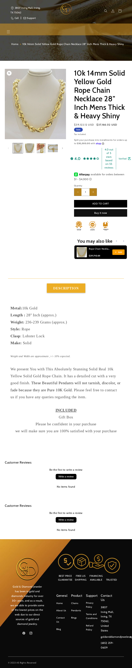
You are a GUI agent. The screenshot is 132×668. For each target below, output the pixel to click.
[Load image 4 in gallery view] (53, 148)
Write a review (66, 476)
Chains (74, 603)
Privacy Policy (89, 604)
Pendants (76, 610)
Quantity (78, 185)
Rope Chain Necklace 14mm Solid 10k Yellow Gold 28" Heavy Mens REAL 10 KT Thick (99, 248)
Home (14, 44)
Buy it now (100, 213)
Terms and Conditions (92, 616)
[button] (105, 11)
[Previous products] (116, 241)
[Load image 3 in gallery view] (41, 148)
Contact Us (60, 619)
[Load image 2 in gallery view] (29, 148)
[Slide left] (8, 148)
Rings (74, 617)
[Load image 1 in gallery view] (18, 148)
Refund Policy (90, 627)
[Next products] (123, 241)
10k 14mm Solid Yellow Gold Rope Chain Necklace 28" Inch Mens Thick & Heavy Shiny (73, 44)
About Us (61, 610)
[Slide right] (62, 148)
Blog (58, 629)
